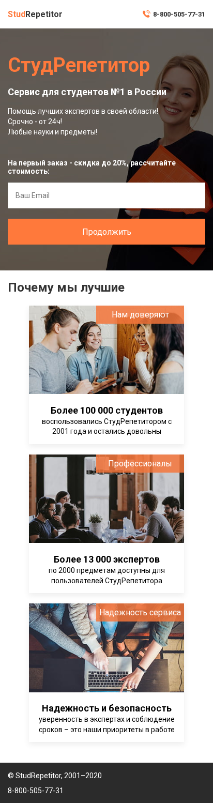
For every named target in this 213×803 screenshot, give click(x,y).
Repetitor (35, 14)
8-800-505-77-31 (179, 14)
